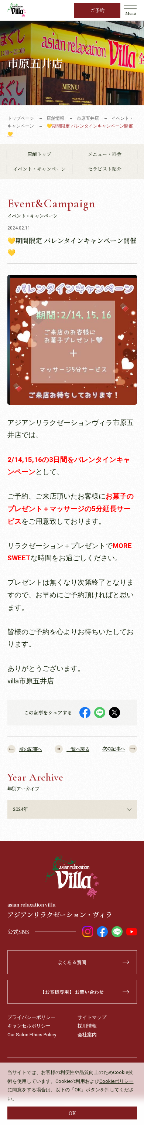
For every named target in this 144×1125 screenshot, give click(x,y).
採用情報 (87, 1026)
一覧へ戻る (77, 748)
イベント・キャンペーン (39, 168)
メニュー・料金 (104, 153)
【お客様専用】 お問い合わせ (72, 991)
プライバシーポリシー (31, 1017)
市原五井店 (88, 118)
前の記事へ (30, 748)
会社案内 (87, 1034)
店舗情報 (55, 118)
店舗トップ (39, 153)
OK (72, 1112)
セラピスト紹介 (104, 168)
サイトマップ (92, 1017)
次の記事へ (113, 748)
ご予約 (97, 10)
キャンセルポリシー (29, 1026)
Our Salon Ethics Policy (31, 1034)
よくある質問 (72, 962)
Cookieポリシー (116, 1081)
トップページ (20, 118)
